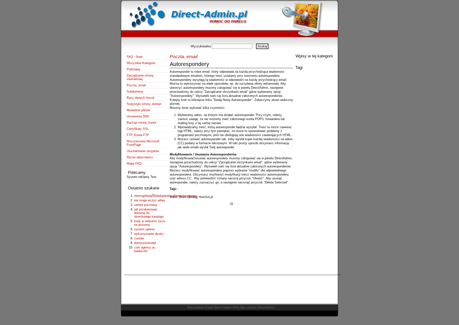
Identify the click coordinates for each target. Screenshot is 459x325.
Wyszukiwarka (201, 46)
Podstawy (133, 69)
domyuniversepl (145, 243)
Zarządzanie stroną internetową (140, 77)
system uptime (144, 229)
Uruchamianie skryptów (143, 151)
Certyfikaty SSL (138, 129)
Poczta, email (136, 85)
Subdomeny (135, 91)
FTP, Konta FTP (138, 135)
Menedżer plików (138, 110)
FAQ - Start (134, 57)
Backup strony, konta (141, 122)
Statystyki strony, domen (144, 104)
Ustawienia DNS (138, 116)
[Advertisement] (229, 42)
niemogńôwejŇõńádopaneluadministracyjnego (150, 196)
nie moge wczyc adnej (149, 200)
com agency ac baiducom (144, 249)
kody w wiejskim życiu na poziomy (149, 222)
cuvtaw (139, 238)
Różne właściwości (140, 157)
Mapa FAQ (134, 163)
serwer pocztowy (145, 205)
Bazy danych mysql (140, 97)
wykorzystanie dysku (148, 234)
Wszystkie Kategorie (141, 63)
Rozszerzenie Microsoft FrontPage (143, 143)
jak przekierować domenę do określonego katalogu (149, 213)
